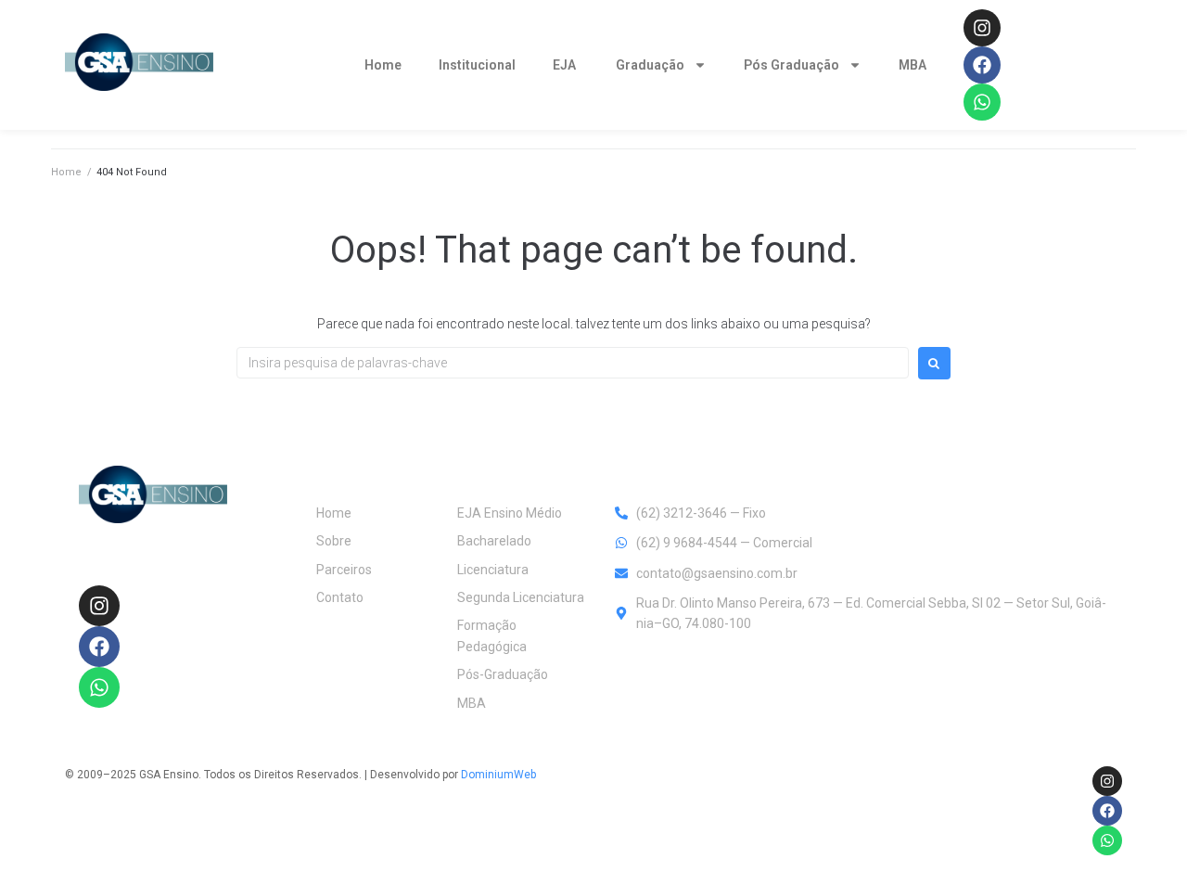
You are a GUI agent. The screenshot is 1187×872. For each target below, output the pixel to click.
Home (383, 65)
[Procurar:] (572, 362)
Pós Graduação (791, 65)
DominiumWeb (498, 774)
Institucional (477, 65)
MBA (914, 65)
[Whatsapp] (982, 102)
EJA (566, 65)
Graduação (650, 65)
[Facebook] (982, 64)
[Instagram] (982, 27)
